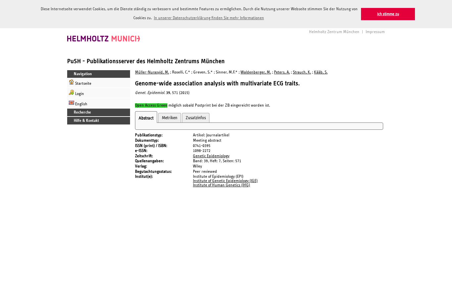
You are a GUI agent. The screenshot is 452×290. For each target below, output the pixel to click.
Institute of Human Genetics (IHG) (221, 185)
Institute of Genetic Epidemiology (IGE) (225, 181)
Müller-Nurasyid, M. (152, 72)
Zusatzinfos (196, 118)
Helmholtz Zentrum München (334, 32)
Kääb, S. (321, 72)
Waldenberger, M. (256, 72)
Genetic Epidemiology (211, 156)
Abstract (146, 118)
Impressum (375, 32)
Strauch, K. (302, 72)
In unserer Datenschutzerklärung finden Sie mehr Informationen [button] (209, 18)
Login (79, 94)
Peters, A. (282, 72)
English (80, 104)
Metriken (169, 118)
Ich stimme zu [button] (388, 14)
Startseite (82, 83)
